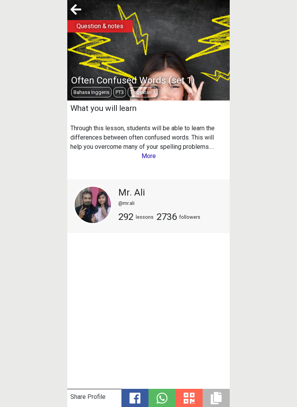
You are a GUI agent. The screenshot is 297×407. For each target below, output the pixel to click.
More (149, 156)
